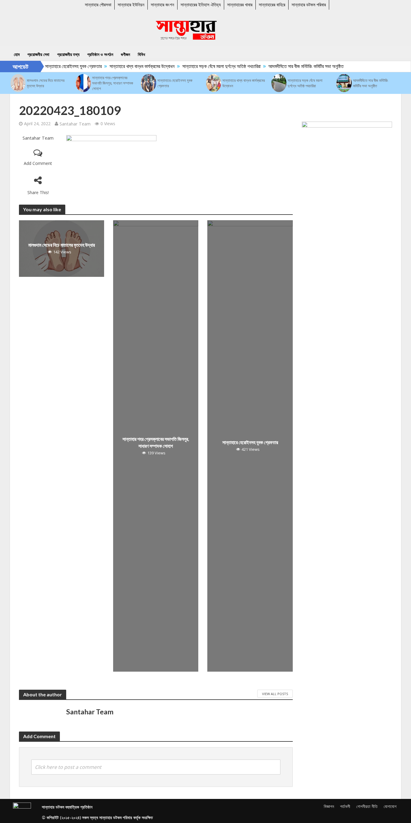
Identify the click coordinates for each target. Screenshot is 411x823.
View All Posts (275, 694)
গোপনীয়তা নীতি (367, 806)
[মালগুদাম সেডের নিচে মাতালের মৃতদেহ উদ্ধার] (18, 83)
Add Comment (38, 163)
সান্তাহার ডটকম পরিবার (309, 4)
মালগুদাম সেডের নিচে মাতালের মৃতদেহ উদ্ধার (45, 83)
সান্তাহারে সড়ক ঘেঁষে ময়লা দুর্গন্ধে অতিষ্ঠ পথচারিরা (215, 66)
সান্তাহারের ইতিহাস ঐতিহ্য (201, 4)
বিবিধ (141, 54)
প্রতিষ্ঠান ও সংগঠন (100, 54)
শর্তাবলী (345, 806)
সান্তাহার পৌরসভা (98, 4)
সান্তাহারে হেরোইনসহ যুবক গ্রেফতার (67, 66)
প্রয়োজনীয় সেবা (38, 54)
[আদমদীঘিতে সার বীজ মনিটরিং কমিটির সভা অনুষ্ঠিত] (344, 83)
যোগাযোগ (390, 806)
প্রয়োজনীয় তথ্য (68, 54)
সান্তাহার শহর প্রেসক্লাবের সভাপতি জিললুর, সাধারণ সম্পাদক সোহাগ (112, 83)
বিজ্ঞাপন (329, 806)
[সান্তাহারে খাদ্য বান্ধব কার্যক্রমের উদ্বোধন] (214, 83)
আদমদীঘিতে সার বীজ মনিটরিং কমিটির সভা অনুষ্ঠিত (299, 66)
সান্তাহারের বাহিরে (272, 4)
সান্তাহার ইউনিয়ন (131, 4)
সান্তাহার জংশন (162, 4)
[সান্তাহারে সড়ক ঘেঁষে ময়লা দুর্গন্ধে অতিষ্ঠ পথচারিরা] (279, 83)
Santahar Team (75, 124)
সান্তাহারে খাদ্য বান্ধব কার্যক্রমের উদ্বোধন (135, 66)
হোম (17, 54)
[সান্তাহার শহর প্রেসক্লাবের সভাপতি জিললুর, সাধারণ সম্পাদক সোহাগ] (83, 83)
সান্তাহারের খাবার (239, 4)
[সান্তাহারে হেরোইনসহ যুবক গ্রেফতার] (148, 83)
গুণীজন (125, 54)
